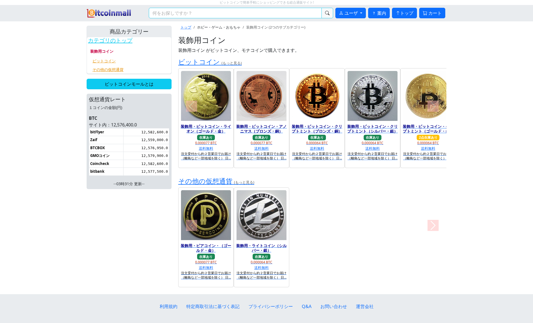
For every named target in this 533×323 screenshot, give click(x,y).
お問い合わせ (333, 306)
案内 (381, 13)
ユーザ (351, 13)
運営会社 (365, 306)
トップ (406, 13)
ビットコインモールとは (129, 84)
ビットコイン (104, 60)
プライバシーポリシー (270, 306)
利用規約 (168, 306)
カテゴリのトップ (110, 40)
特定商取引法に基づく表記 (213, 306)
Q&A (306, 306)
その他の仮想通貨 (108, 69)
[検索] (327, 13)
